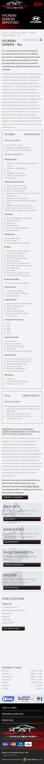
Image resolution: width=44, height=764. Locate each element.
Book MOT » (10, 519)
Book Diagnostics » (14, 565)
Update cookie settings (10, 755)
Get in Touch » (12, 588)
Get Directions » (11, 628)
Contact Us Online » (13, 497)
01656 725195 (32, 486)
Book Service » (12, 542)
